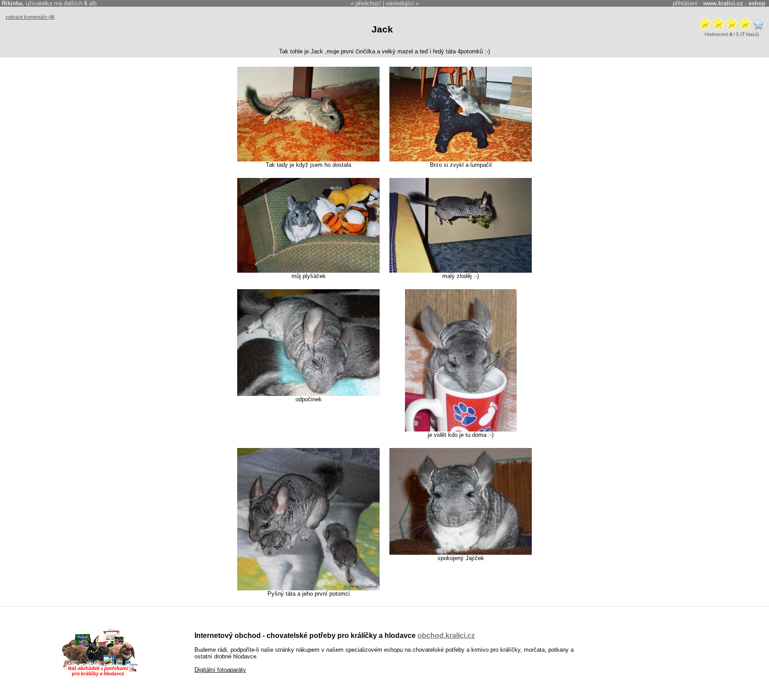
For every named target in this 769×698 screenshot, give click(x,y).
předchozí (368, 3)
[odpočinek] (308, 394)
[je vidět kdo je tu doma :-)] (461, 429)
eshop (757, 3)
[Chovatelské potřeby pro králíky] (100, 675)
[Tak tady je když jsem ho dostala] (308, 159)
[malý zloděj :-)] (460, 270)
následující (400, 3)
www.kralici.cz (723, 3)
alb (90, 3)
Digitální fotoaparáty (220, 669)
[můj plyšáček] (308, 270)
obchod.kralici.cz (446, 635)
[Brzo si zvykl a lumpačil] (460, 159)
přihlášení (685, 3)
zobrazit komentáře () (30, 17)
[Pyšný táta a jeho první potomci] (308, 588)
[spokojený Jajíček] (460, 552)
